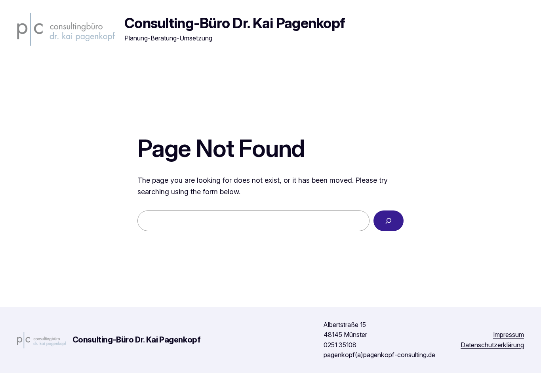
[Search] (388, 220)
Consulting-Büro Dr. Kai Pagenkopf (234, 23)
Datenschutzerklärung (492, 345)
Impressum (508, 335)
